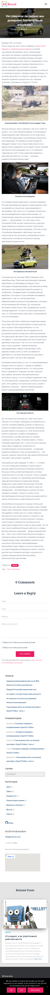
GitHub (10, 823)
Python (9, 791)
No (21, 990)
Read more (38, 959)
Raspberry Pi (11, 796)
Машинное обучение (14, 805)
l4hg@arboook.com (13, 837)
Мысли (15, 565)
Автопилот (16, 569)
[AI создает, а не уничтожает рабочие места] (25, 914)
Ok (11, 990)
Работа (9, 814)
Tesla (9, 569)
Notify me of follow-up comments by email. (19, 642)
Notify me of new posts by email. (16, 648)
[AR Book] (10, 4)
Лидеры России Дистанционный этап (21, 689)
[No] (47, 986)
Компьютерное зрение (15, 800)
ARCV (8, 787)
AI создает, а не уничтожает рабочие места (23, 694)
